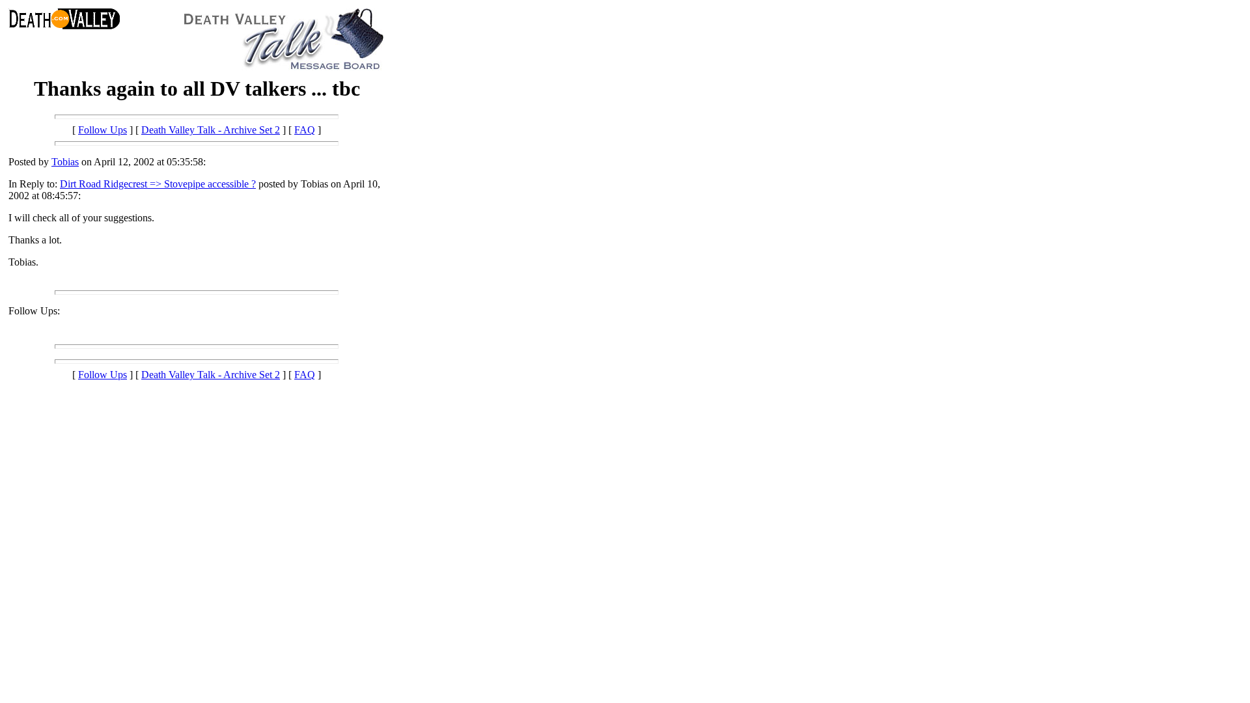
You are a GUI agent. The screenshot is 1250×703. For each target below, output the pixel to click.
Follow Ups (102, 129)
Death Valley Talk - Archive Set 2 (210, 129)
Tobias (65, 161)
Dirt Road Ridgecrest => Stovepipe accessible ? (158, 183)
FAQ (304, 129)
